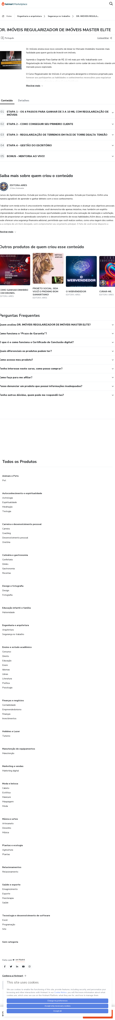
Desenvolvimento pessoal (15, 537)
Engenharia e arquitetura (15, 625)
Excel (5, 920)
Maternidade (8, 612)
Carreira (6, 528)
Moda (5, 806)
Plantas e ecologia (12, 845)
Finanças (6, 714)
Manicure (6, 797)
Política (6, 683)
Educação (7, 660)
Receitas (6, 573)
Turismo (6, 735)
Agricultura (7, 849)
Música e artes (10, 819)
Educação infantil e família (16, 607)
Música (5, 832)
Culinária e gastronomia (15, 555)
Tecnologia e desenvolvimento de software (26, 915)
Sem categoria (10, 942)
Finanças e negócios (13, 700)
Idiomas (6, 669)
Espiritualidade (9, 502)
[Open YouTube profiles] (23, 966)
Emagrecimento (10, 889)
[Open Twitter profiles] (11, 966)
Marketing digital (10, 770)
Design (5, 590)
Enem (5, 665)
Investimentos (9, 718)
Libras (5, 674)
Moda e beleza (10, 783)
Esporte (6, 893)
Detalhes (23, 100)
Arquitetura (8, 629)
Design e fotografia (12, 586)
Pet (4, 480)
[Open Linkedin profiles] (17, 966)
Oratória (6, 542)
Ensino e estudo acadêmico (17, 647)
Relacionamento (10, 871)
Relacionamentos (11, 867)
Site (4, 929)
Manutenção (8, 753)
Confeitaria (7, 559)
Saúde (5, 902)
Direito (5, 656)
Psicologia (7, 687)
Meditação (7, 506)
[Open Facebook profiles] (5, 966)
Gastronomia (8, 568)
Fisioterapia (8, 898)
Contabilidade (9, 705)
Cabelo (5, 788)
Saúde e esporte (11, 884)
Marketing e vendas (12, 766)
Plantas (6, 854)
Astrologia (7, 497)
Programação (8, 924)
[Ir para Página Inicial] (16, 4)
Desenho (6, 828)
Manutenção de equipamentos (18, 748)
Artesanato (8, 823)
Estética (6, 792)
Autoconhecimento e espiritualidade (22, 493)
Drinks (5, 564)
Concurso (6, 651)
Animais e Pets (10, 476)
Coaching (6, 533)
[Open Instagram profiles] (29, 966)
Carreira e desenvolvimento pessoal (22, 524)
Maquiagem (8, 801)
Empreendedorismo (11, 709)
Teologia (6, 511)
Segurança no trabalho (13, 634)
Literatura (7, 678)
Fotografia (7, 595)
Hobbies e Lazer (11, 731)
